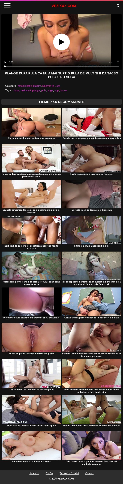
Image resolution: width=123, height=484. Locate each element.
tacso (64, 90)
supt (56, 90)
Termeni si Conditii (69, 473)
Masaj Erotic (25, 86)
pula (43, 90)
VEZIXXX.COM (64, 6)
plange (36, 90)
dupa (16, 90)
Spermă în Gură (51, 86)
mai (23, 90)
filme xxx (34, 473)
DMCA (49, 473)
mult (28, 90)
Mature (37, 86)
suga (50, 90)
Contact (89, 473)
